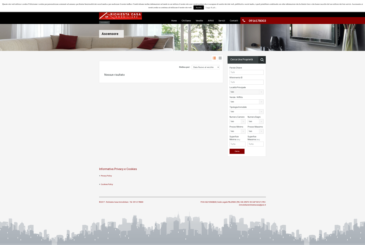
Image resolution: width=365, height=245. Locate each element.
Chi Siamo (186, 20)
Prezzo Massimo (255, 127)
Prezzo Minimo (236, 127)
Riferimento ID (236, 77)
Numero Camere (237, 117)
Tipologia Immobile (238, 107)
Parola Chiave (236, 68)
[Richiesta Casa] (120, 16)
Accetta (199, 7)
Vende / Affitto (236, 97)
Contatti (234, 20)
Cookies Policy (107, 184)
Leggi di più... (211, 7)
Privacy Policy (106, 176)
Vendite (199, 20)
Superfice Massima (254, 138)
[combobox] (247, 92)
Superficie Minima (235, 138)
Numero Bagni (254, 117)
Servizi (222, 20)
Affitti (211, 20)
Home (174, 20)
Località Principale (238, 87)
